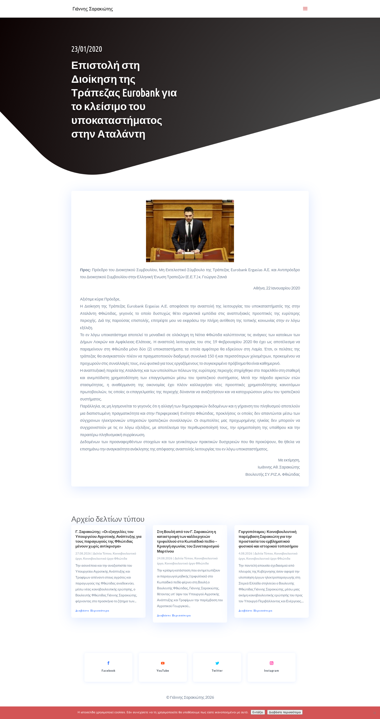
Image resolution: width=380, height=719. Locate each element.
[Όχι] (374, 713)
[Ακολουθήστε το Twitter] (217, 663)
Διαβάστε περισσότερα (285, 712)
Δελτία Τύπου (102, 553)
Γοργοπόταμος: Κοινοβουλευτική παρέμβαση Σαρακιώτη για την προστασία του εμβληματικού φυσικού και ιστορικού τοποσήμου (268, 538)
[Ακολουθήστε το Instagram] (271, 663)
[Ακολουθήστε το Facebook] (108, 663)
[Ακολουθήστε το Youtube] (162, 663)
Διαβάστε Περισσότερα (92, 610)
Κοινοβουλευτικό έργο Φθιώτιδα (105, 558)
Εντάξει (257, 712)
